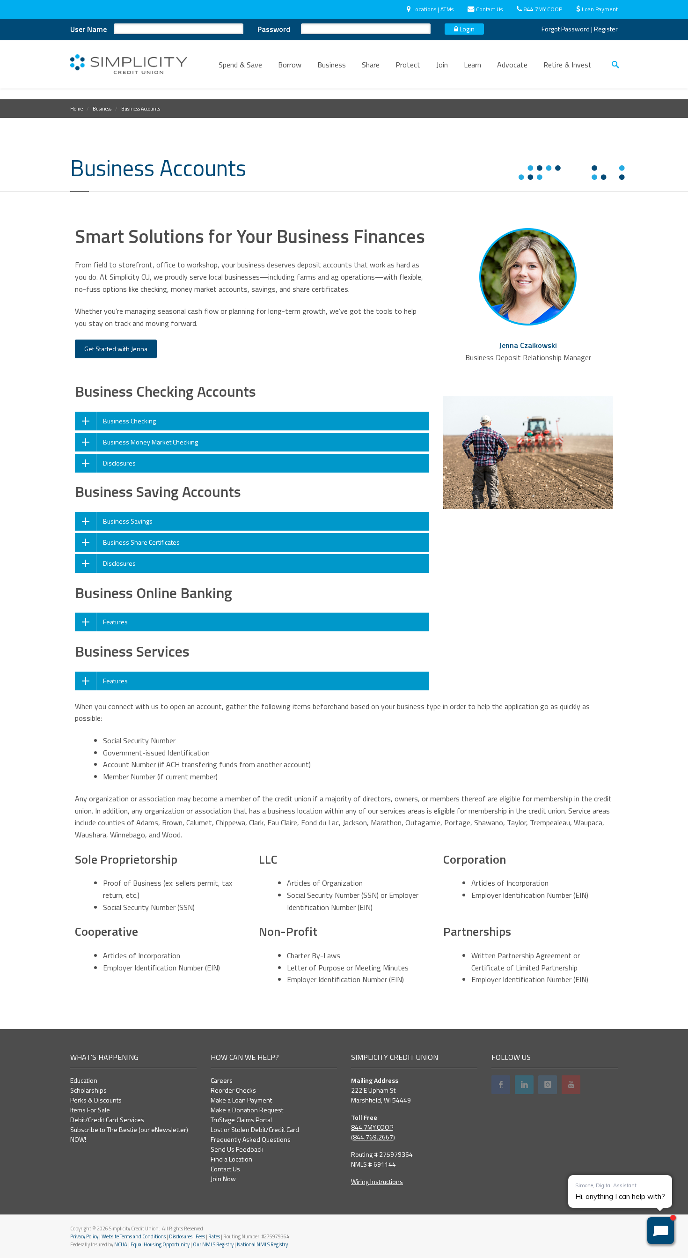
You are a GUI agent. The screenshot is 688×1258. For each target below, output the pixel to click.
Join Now (223, 1179)
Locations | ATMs (433, 9)
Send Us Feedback (237, 1149)
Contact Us (489, 9)
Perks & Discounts (96, 1100)
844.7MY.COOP (543, 9)
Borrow (289, 64)
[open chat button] (660, 1230)
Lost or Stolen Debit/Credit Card (255, 1129)
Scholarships (88, 1090)
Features (115, 622)
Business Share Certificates (141, 542)
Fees (200, 1236)
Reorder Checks (233, 1090)
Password (273, 29)
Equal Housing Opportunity (160, 1244)
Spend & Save (240, 64)
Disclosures (119, 463)
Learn (472, 64)
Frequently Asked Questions (251, 1139)
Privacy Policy (84, 1236)
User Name (88, 29)
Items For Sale (90, 1110)
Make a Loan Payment (241, 1100)
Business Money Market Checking (150, 442)
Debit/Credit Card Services (107, 1120)
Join (442, 64)
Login (466, 29)
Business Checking (129, 421)
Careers (222, 1080)
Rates (214, 1236)
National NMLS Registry (262, 1244)
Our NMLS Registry (213, 1244)
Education (83, 1080)
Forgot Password (566, 29)
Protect (407, 64)
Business (331, 64)
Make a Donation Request (247, 1110)
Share (371, 64)
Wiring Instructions (377, 1181)
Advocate (512, 64)
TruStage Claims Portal (241, 1120)
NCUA (120, 1244)
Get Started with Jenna (115, 349)
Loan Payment (600, 9)
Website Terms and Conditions (134, 1236)
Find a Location (231, 1159)
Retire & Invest (567, 64)
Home (76, 108)
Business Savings (128, 521)
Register (606, 29)
